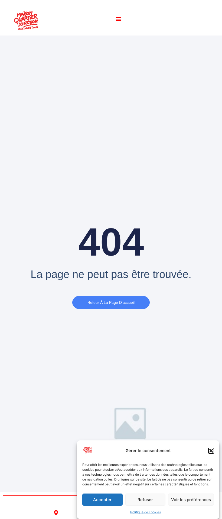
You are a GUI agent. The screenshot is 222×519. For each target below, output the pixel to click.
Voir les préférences (191, 499)
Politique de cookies (145, 512)
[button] (211, 450)
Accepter (102, 499)
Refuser (145, 499)
